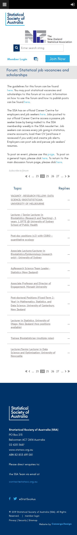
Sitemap (33, 520)
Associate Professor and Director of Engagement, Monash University (31, 285)
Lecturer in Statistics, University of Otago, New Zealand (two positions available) (30, 324)
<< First (26, 176)
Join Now (58, 58)
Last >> (68, 176)
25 (47, 176)
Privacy (12, 520)
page (51, 154)
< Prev (29, 176)
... (33, 176)
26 (52, 176)
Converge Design (62, 524)
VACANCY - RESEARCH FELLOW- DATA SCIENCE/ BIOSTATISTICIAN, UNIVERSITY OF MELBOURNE (32, 199)
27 (57, 176)
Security (22, 520)
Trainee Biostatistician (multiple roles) (32, 338)
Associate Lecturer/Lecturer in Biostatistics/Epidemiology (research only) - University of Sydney (31, 254)
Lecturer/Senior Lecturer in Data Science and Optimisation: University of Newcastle (33, 353)
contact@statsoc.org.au (23, 481)
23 (37, 176)
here (10, 90)
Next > (65, 176)
